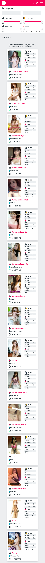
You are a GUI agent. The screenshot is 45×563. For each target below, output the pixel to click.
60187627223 (16, 142)
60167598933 (16, 302)
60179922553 (16, 527)
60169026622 (16, 366)
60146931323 (16, 206)
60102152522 (16, 110)
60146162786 (16, 431)
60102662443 (16, 78)
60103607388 (16, 559)
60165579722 (16, 270)
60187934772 (16, 238)
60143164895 (16, 174)
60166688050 (16, 334)
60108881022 (16, 495)
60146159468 (16, 398)
